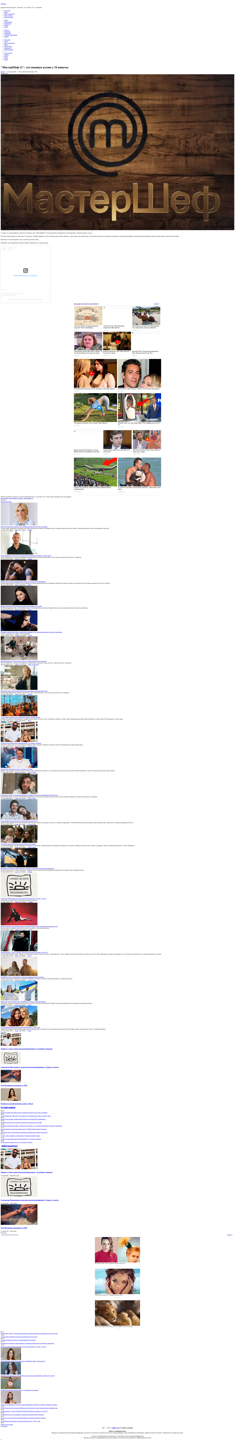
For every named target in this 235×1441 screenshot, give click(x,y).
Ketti (16, 530)
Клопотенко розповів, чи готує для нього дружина (16, 769)
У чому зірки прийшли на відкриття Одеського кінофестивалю (20, 717)
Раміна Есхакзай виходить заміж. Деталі (17, 1104)
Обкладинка (8, 22)
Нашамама (7, 33)
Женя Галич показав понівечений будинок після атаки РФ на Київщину (23, 581)
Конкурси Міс (8, 17)
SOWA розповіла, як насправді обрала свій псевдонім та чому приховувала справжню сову (29, 926)
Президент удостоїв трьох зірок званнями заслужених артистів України (23, 1001)
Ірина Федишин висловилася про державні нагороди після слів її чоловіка (24, 526)
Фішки (6, 25)
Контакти (7, 31)
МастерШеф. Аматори (16, 498)
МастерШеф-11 (28, 498)
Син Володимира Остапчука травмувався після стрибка (18, 844)
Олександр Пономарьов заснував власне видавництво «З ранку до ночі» (23, 898)
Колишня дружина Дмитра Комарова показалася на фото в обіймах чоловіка (29, 1404)
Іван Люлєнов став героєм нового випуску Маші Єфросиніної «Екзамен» (24, 661)
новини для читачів (7, 1424)
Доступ (6, 30)
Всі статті (7, 10)
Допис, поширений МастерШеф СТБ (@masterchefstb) (25, 299)
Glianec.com (115, 1428)
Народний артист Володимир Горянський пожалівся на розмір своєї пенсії (24, 691)
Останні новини (8, 1107)
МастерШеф (4, 498)
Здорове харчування (10, 35)
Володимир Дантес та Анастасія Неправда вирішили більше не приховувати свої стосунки (29, 795)
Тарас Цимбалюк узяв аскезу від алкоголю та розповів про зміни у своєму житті (26, 555)
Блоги (6, 59)
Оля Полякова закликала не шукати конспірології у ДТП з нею (20, 1027)
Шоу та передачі (9, 14)
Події (6, 12)
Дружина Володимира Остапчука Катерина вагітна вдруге (19, 821)
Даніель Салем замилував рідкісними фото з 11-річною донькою (21, 743)
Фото (6, 56)
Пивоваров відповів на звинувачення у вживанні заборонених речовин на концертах (27, 868)
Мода (6, 20)
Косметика (7, 23)
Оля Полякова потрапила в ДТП (14, 1085)
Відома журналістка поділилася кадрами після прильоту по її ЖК (21, 606)
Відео (6, 27)
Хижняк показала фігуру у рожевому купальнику (20, 1390)
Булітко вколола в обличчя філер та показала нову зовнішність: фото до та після (28, 1375)
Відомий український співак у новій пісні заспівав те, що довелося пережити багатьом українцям (31, 632)
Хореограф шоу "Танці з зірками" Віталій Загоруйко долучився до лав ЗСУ (24, 952)
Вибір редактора (10, 1146)
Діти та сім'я (8, 15)
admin (17, 635)
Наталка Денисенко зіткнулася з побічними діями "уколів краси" (23, 1361)
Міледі (6, 36)
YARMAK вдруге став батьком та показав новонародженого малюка (22, 977)
